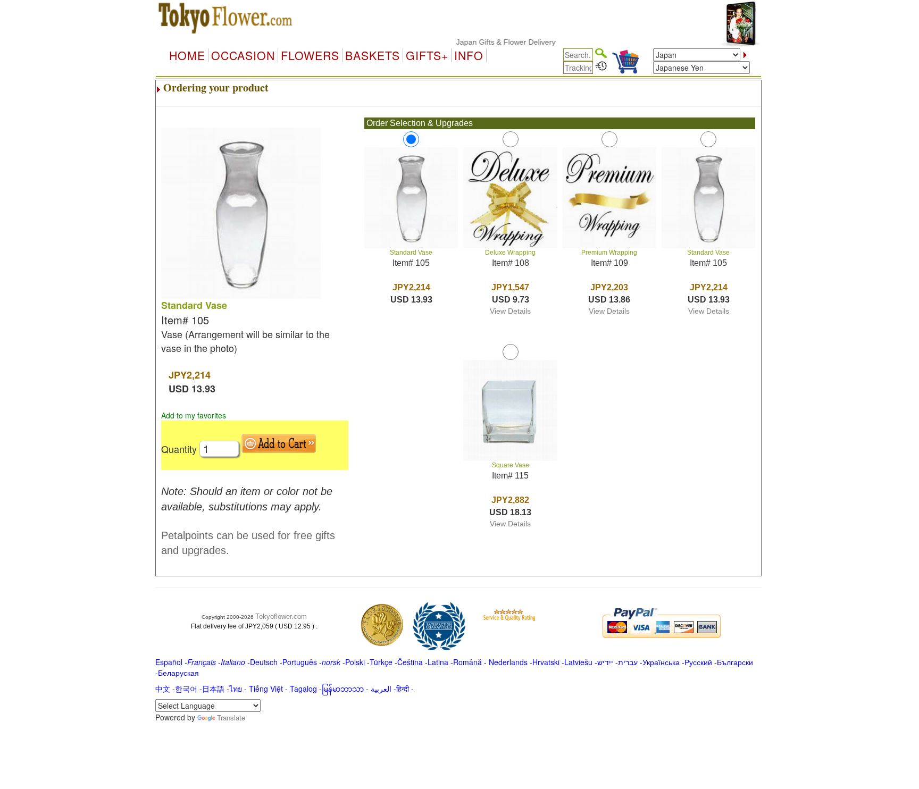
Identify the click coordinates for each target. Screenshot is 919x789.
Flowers (310, 55)
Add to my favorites (193, 415)
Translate (231, 717)
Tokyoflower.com (281, 616)
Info (468, 55)
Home (187, 55)
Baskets (372, 55)
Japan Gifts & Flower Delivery (492, 42)
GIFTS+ (427, 55)
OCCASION (243, 55)
